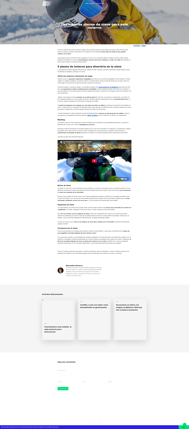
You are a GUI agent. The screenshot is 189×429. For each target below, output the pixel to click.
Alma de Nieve (92, 115)
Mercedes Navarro (74, 265)
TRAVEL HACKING (89, 3)
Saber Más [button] (55, 427)
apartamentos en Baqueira (108, 87)
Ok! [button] (184, 427)
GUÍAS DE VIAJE (100, 3)
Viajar (94, 19)
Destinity (137, 45)
